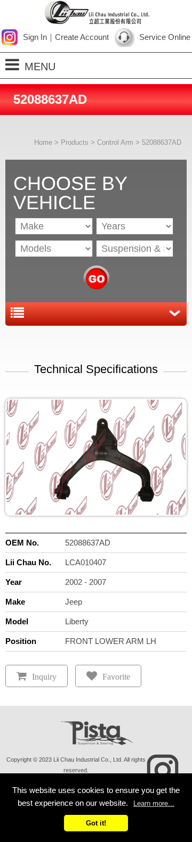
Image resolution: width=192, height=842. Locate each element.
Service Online (164, 37)
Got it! (96, 823)
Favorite (116, 676)
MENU (40, 66)
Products (75, 142)
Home (43, 142)
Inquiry (44, 676)
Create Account (82, 37)
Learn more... (153, 803)
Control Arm (115, 142)
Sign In (35, 37)
